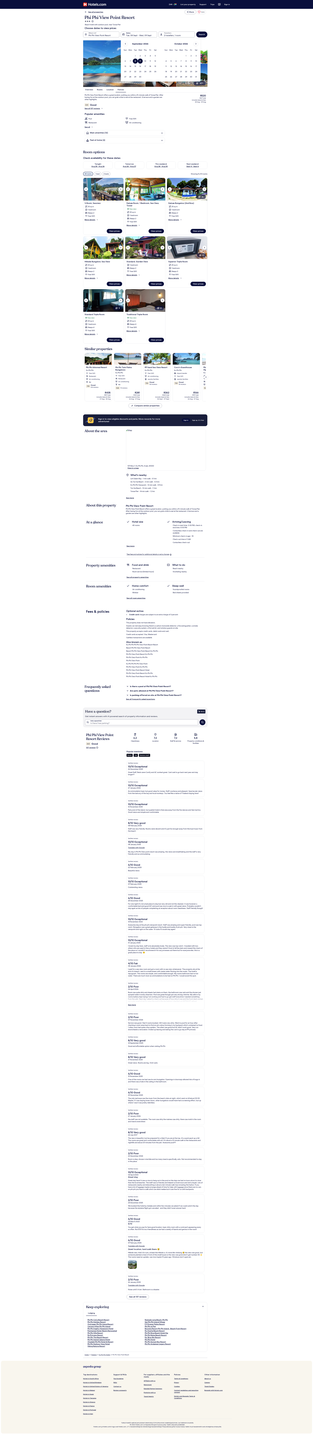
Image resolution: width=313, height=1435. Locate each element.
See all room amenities (136, 598)
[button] (135, 55)
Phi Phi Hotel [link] (150, 1340)
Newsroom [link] (148, 1385)
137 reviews (91, 747)
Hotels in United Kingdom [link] (92, 1382)
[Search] (202, 722)
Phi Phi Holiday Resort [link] (97, 1322)
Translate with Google (136, 847)
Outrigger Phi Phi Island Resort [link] (100, 1324)
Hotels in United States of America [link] (95, 1386)
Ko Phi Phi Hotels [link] (104, 1355)
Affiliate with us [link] (149, 1381)
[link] (201, 12)
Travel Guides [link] (209, 1386)
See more (130, 498)
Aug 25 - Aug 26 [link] (98, 166)
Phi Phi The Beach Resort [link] (98, 1337)
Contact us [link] (117, 1386)
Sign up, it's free (198, 420)
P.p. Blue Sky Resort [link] (153, 1337)
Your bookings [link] (118, 1378)
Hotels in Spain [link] (88, 1394)
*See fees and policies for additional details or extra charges (148, 554)
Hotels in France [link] (89, 1406)
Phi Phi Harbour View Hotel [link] (99, 1344)
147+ (201, 83)
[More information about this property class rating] (92, 21)
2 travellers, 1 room (172, 35)
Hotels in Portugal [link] (89, 1410)
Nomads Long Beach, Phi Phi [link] (156, 1320)
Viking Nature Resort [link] (96, 1346)
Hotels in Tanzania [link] (89, 1398)
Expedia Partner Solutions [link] (153, 1389)
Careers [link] (207, 1382)
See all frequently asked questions (140, 699)
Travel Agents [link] (149, 1396)
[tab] (91, 1313)
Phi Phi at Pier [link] (150, 1326)
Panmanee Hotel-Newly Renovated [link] (102, 1331)
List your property (188, 4)
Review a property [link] (120, 1390)
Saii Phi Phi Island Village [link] (155, 1322)
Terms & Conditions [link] (181, 1378)
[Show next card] (206, 377)
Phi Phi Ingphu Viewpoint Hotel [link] (100, 1329)
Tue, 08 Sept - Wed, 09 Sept (138, 35)
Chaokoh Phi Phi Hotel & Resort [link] (100, 1342)
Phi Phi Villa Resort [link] (95, 1333)
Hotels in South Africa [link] (91, 1378)
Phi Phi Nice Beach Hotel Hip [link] (156, 1333)
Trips (212, 4)
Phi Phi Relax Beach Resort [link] (156, 1335)
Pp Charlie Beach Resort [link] (155, 1331)
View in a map (133, 468)
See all (87, 127)
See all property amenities (138, 577)
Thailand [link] (94, 1355)
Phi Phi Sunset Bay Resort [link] (155, 1342)
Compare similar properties (146, 405)
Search (202, 34)
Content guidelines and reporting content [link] (186, 1391)
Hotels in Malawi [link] (89, 1390)
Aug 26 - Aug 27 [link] (129, 166)
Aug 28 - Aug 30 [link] (161, 166)
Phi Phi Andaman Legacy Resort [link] (158, 1344)
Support (203, 4)
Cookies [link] (177, 1386)
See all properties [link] (95, 12)
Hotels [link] (87, 1355)
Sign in (227, 4)
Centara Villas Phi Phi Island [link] (99, 1326)
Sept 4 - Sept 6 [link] (192, 166)
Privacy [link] (176, 1382)
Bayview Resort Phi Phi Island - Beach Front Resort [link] (165, 1329)
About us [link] (207, 1378)
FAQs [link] (115, 1382)
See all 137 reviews (92, 108)
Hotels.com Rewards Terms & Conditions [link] (184, 1397)
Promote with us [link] (150, 1392)
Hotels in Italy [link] (88, 1414)
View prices (114, 231)
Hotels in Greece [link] (89, 1402)
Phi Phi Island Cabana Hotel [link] (99, 1340)
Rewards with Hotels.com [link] (213, 1390)
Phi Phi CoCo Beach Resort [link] (98, 1320)
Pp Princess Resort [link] (95, 1335)
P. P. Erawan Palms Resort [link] (155, 1324)
